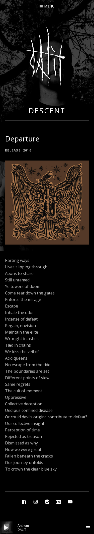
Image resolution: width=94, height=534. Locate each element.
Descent (47, 110)
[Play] (6, 528)
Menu (49, 6)
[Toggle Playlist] (88, 528)
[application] (47, 527)
